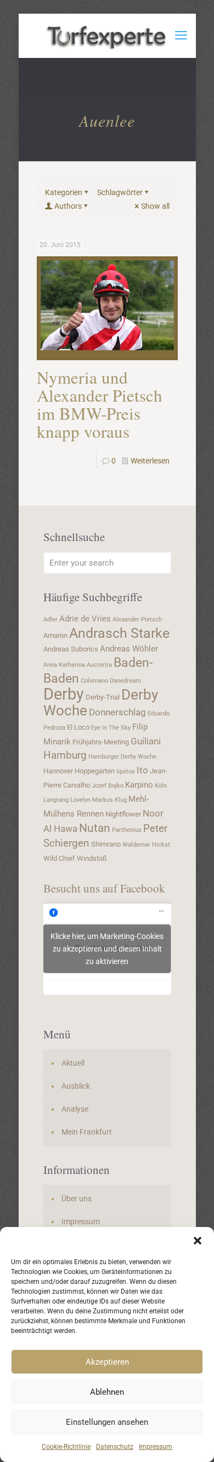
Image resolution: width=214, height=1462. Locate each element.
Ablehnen (107, 1392)
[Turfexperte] (107, 35)
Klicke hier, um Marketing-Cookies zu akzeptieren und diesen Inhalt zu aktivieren (107, 949)
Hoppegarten (95, 771)
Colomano (94, 680)
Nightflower (123, 814)
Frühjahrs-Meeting (100, 742)
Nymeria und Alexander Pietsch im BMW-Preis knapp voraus (99, 404)
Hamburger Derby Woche (122, 756)
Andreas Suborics (70, 649)
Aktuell (73, 1063)
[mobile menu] (181, 35)
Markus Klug (109, 799)
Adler (50, 619)
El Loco (78, 727)
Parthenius (127, 829)
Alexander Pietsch (137, 619)
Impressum (155, 1447)
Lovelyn (80, 799)
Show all (155, 206)
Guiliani (146, 741)
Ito (142, 770)
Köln (161, 785)
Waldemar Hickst (146, 844)
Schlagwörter (120, 192)
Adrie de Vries (85, 619)
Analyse (74, 1109)
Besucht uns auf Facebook (104, 888)
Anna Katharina (64, 664)
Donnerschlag (117, 712)
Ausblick (75, 1086)
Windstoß (92, 858)
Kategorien (63, 192)
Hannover (58, 771)
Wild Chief (59, 858)
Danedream (125, 680)
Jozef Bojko (107, 785)
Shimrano (106, 844)
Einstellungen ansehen (107, 1422)
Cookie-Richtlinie (66, 1447)
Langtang (56, 799)
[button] (197, 1240)
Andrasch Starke (119, 633)
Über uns (76, 1198)
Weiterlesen (150, 460)
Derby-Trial (103, 697)
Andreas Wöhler (129, 649)
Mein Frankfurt (86, 1132)
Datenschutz (114, 1447)
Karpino (139, 785)
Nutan (94, 828)
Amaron (55, 635)
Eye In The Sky (111, 727)
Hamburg (65, 755)
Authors (68, 206)
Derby (63, 694)
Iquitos (125, 771)
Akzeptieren (107, 1362)
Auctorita (99, 664)
